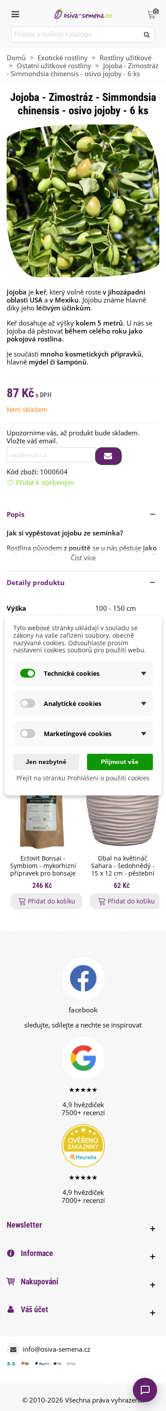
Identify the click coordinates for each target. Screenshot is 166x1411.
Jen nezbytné (46, 761)
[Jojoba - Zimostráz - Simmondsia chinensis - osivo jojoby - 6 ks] (83, 200)
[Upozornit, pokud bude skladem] (108, 456)
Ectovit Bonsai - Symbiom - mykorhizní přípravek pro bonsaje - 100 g (43, 869)
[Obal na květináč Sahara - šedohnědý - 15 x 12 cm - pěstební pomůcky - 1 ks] (122, 809)
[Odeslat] (146, 34)
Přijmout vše (120, 761)
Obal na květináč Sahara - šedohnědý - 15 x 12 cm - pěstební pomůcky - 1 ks (122, 869)
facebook (83, 1009)
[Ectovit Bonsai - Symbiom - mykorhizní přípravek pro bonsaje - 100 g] (43, 809)
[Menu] (15, 13)
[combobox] (76, 34)
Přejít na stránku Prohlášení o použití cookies (83, 778)
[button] (83, 514)
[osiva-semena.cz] (83, 13)
